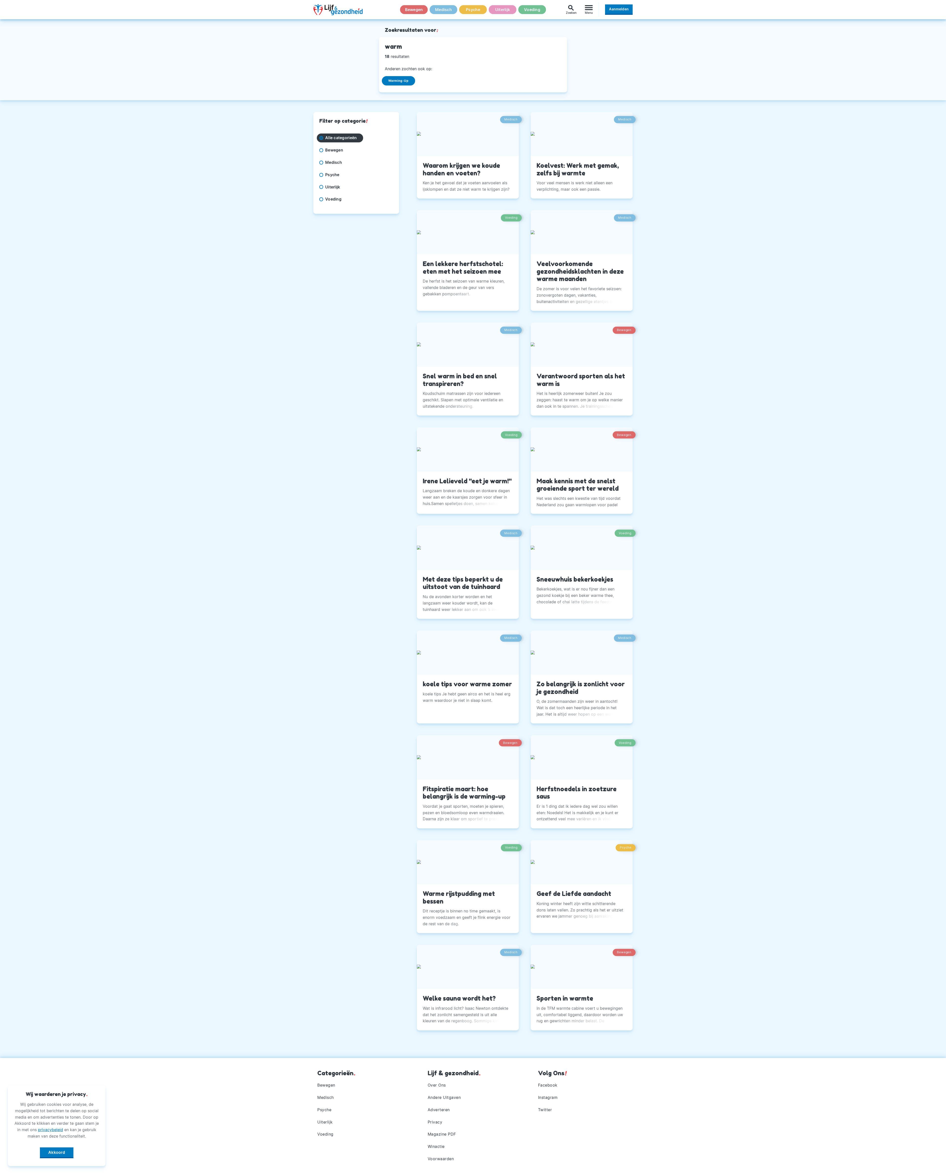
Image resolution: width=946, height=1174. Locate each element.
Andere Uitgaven (444, 1097)
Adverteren (439, 1109)
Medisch (443, 9)
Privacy (435, 1122)
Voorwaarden (441, 1158)
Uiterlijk (502, 9)
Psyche (473, 9)
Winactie (436, 1146)
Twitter (545, 1109)
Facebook (547, 1085)
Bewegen (414, 9)
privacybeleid (50, 1129)
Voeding (532, 9)
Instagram (548, 1097)
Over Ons (437, 1085)
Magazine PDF (442, 1134)
